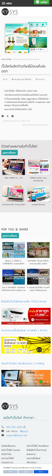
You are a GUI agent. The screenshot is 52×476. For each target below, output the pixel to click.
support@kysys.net (16, 435)
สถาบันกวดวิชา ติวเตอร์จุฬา (13, 204)
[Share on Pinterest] (12, 116)
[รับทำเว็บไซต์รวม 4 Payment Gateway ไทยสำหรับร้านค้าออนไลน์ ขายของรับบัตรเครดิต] (14, 277)
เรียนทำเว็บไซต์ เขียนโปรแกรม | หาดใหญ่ (22, 363)
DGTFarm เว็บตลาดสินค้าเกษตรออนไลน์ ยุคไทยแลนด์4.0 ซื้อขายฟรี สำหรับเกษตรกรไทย (38, 265)
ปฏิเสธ (25, 472)
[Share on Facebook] (2, 116)
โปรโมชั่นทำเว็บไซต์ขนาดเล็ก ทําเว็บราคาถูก (24, 301)
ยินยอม (41, 472)
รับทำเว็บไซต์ (6, 59)
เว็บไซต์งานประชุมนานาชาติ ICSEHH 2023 (16, 121)
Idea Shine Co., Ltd (14, 177)
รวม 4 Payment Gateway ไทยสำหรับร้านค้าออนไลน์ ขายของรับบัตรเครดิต (14, 290)
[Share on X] (7, 116)
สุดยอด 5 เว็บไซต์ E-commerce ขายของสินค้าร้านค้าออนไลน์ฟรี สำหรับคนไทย (13, 265)
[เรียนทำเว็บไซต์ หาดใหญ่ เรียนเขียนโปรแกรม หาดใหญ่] (26, 371)
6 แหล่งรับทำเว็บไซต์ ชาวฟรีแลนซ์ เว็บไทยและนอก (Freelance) (38, 290)
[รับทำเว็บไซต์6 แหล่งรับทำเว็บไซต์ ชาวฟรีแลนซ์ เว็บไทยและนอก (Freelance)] (38, 277)
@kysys (24, 431)
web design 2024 (19, 79)
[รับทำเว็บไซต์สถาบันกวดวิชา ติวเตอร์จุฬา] (14, 193)
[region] (26, 470)
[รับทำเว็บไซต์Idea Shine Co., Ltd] (14, 167)
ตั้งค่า (10, 472)
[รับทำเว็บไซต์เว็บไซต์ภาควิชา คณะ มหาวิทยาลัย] (38, 167)
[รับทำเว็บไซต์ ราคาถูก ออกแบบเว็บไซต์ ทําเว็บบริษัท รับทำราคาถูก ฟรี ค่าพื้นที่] (26, 309)
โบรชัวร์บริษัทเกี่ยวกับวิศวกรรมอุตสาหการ (35, 125)
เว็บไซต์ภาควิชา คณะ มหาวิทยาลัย (38, 179)
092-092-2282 (14, 427)
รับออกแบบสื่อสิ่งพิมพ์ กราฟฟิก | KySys (24, 330)
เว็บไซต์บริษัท (28, 79)
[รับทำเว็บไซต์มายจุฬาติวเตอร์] (38, 193)
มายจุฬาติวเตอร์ (38, 204)
